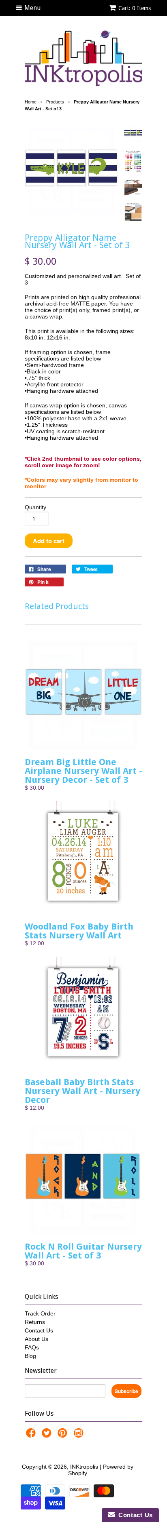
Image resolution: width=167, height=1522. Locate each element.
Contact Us (39, 1330)
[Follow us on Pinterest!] (64, 1435)
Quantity (35, 507)
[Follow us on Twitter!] (48, 1435)
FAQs (32, 1347)
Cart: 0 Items (134, 8)
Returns (35, 1322)
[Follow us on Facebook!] (32, 1435)
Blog (30, 1356)
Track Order (40, 1313)
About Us (36, 1339)
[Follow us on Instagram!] (80, 1435)
